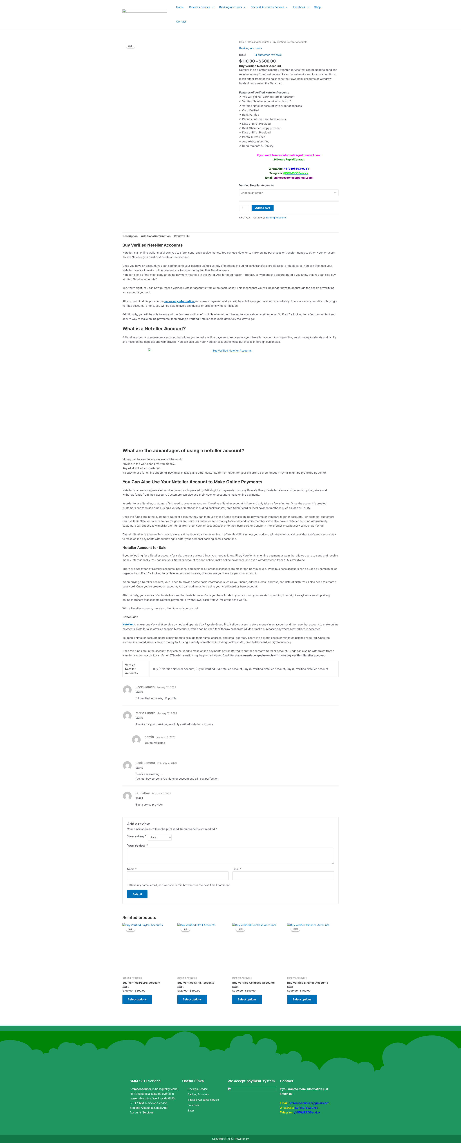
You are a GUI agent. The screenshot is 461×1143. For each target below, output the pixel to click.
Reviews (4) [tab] (182, 236)
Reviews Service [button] (199, 7)
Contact (181, 21)
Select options (137, 999)
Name (132, 869)
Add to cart (262, 208)
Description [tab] (130, 236)
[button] (212, 7)
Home (180, 7)
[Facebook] (132, 1123)
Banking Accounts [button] (230, 7)
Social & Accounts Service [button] (267, 7)
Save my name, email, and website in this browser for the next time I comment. (180, 885)
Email (236, 869)
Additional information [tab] (156, 236)
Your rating (137, 836)
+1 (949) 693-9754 (306, 1107)
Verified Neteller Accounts (256, 185)
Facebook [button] (299, 7)
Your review (137, 845)
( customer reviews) (268, 55)
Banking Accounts (258, 42)
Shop (317, 7)
